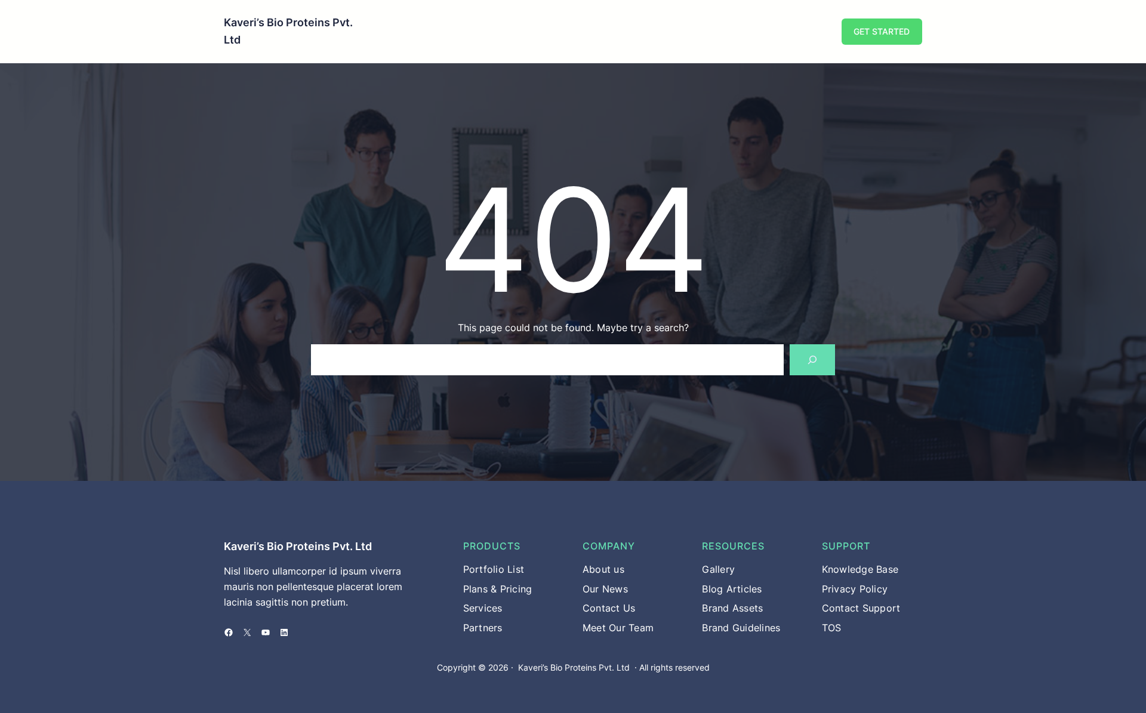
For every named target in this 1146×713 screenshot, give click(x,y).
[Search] (812, 359)
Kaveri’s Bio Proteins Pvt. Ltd (298, 546)
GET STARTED (882, 31)
